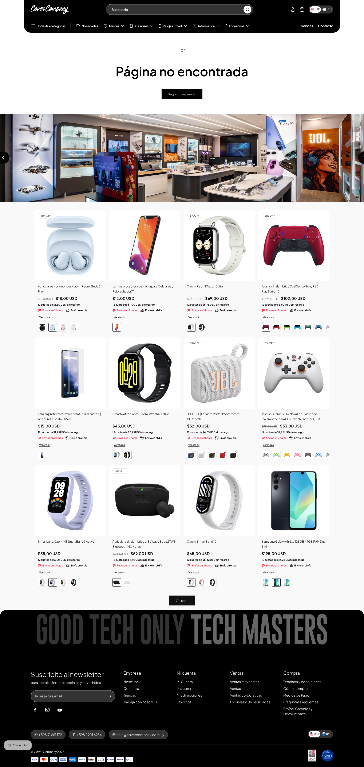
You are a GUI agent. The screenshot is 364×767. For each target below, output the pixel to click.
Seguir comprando (182, 94)
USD (317, 9)
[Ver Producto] (144, 245)
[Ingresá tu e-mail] (109, 696)
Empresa (132, 672)
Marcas (114, 26)
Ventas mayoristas (244, 681)
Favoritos (184, 702)
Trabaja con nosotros (140, 702)
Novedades (90, 26)
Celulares (142, 26)
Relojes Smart (172, 26)
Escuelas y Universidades (250, 702)
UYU (329, 9)
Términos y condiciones (302, 681)
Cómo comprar (295, 688)
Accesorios (236, 26)
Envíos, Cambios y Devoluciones (298, 711)
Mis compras (187, 688)
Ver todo (182, 601)
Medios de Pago (296, 695)
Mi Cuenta (185, 681)
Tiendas (306, 26)
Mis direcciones (189, 695)
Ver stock (44, 317)
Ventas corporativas (246, 695)
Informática (206, 26)
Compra (291, 672)
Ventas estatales (243, 688)
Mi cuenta (186, 672)
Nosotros (131, 681)
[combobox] (177, 9)
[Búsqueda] (247, 9)
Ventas (237, 672)
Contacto (325, 26)
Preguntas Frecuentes (300, 702)
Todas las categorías (51, 26)
